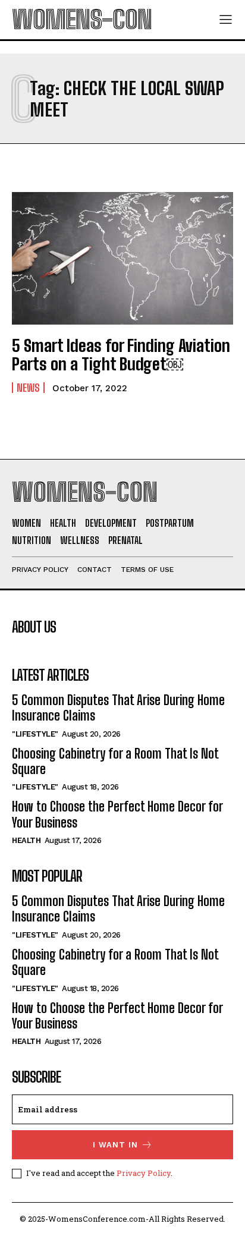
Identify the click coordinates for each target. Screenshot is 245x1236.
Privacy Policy (144, 1173)
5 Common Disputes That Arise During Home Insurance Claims (118, 708)
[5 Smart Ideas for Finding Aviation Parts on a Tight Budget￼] (122, 258)
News (28, 387)
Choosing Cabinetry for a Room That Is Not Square (115, 761)
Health (26, 840)
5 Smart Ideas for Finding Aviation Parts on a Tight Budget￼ (121, 354)
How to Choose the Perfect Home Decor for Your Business (117, 814)
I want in (115, 1144)
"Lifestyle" (35, 733)
